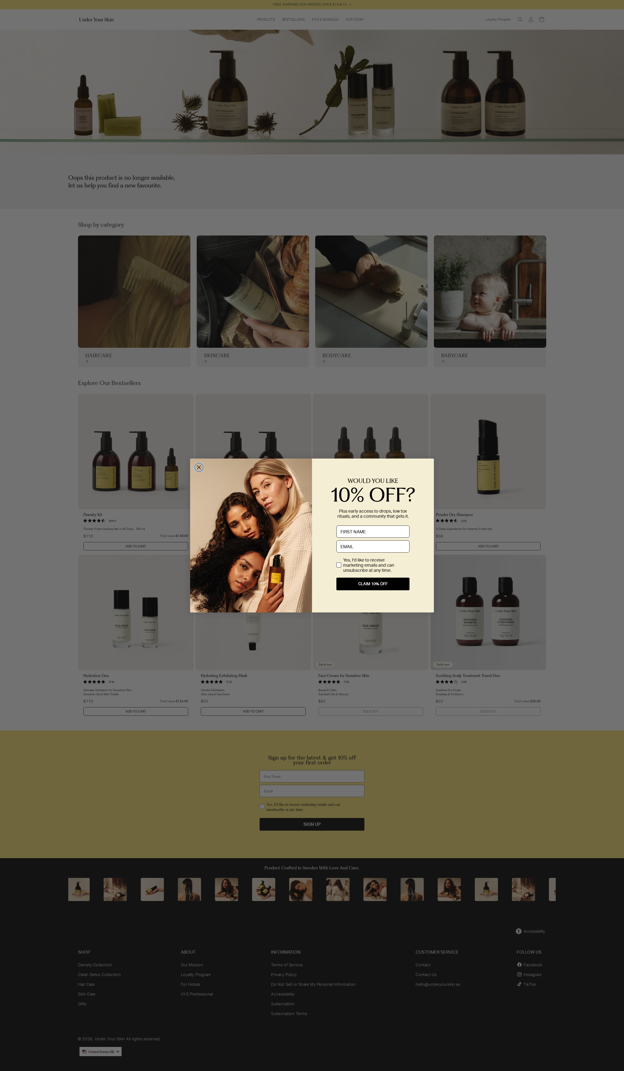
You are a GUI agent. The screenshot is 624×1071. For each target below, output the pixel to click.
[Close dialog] (199, 467)
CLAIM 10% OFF (373, 584)
